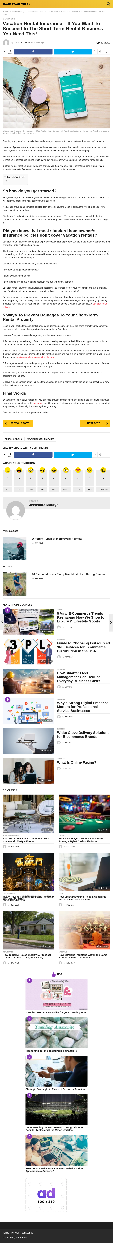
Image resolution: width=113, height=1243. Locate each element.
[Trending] (7, 610)
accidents (37, 403)
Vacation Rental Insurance (40, 439)
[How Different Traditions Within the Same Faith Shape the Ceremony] (84, 930)
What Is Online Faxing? (76, 762)
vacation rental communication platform (34, 357)
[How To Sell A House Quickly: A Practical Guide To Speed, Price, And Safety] (28, 930)
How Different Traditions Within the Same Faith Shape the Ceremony (83, 956)
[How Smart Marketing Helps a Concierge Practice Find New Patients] (84, 872)
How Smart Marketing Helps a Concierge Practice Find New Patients (82, 898)
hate (90, 489)
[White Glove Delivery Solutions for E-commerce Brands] (28, 741)
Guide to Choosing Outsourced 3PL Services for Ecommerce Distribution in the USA (83, 647)
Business (9, 18)
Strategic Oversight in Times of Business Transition (55, 1089)
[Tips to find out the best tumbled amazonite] (56, 1032)
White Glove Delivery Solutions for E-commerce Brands (83, 735)
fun (7, 489)
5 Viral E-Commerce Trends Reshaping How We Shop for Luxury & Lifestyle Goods (81, 617)
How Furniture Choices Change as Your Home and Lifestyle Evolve (26, 840)
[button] (108, 4)
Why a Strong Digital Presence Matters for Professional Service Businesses (82, 707)
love (78, 489)
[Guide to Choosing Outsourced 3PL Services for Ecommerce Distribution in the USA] (28, 651)
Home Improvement (11, 835)
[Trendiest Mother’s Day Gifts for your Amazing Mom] (56, 994)
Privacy (15, 1233)
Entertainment (9, 894)
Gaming (62, 835)
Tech (61, 894)
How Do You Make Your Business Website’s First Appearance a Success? (54, 1169)
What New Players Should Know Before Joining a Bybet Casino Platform (82, 840)
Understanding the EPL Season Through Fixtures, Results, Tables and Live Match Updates (54, 1128)
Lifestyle (63, 952)
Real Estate (8, 952)
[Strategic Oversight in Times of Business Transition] (56, 1071)
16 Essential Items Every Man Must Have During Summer (69, 574)
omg (31, 489)
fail (53, 489)
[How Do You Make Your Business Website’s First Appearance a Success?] (56, 1150)
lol (19, 489)
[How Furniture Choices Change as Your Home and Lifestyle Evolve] (28, 814)
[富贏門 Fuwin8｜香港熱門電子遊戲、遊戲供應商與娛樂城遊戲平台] (28, 872)
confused (103, 489)
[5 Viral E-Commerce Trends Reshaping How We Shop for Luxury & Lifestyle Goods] (28, 622)
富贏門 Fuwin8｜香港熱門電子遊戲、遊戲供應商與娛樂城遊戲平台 (28, 898)
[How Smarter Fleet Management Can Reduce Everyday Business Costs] (28, 681)
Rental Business (13, 439)
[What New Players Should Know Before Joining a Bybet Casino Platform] (84, 814)
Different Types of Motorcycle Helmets (57, 538)
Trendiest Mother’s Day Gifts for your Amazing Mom (56, 1012)
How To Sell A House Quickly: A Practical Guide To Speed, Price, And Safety (27, 956)
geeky (65, 489)
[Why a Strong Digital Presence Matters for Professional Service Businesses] (28, 711)
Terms (6, 1233)
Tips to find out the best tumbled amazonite (51, 1051)
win (42, 489)
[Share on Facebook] (33, 51)
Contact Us (27, 1233)
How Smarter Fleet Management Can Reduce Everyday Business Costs (78, 677)
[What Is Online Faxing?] (28, 771)
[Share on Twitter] (73, 51)
